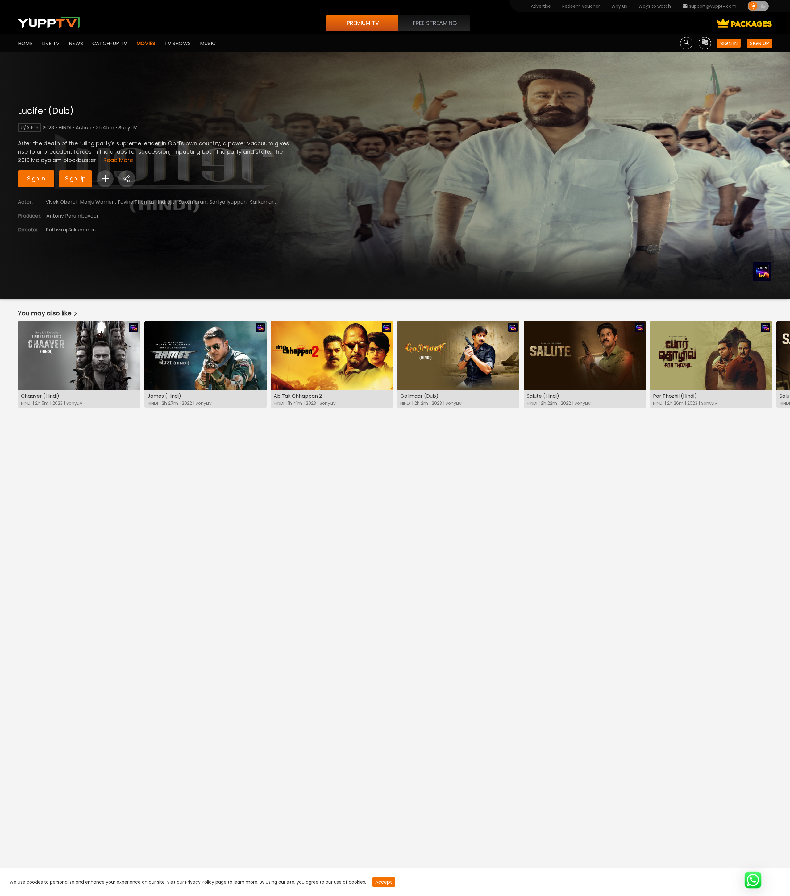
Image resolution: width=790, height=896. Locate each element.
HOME (25, 43)
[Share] (126, 178)
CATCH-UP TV (109, 43)
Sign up (759, 43)
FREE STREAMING (435, 23)
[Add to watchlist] (105, 178)
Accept (383, 882)
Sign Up (75, 178)
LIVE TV (51, 43)
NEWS (76, 43)
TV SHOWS (177, 43)
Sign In (36, 178)
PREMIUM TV (363, 23)
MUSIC (208, 43)
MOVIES (145, 43)
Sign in (729, 43)
